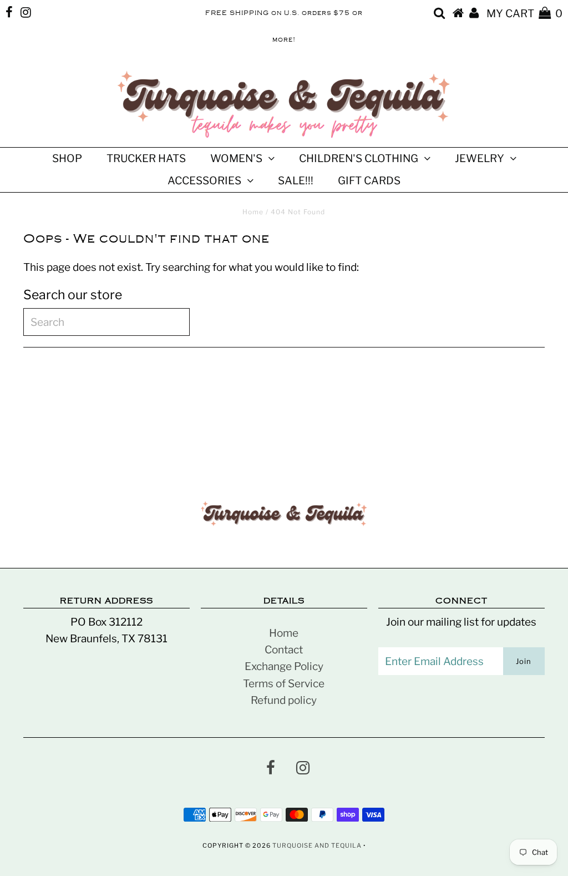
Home (252, 212)
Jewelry (479, 158)
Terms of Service (283, 683)
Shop (67, 158)
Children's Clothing (358, 158)
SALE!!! (295, 180)
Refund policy (284, 700)
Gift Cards (369, 180)
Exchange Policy (284, 666)
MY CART (524, 13)
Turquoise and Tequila (317, 845)
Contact (284, 649)
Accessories (204, 180)
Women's (236, 158)
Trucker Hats (146, 158)
